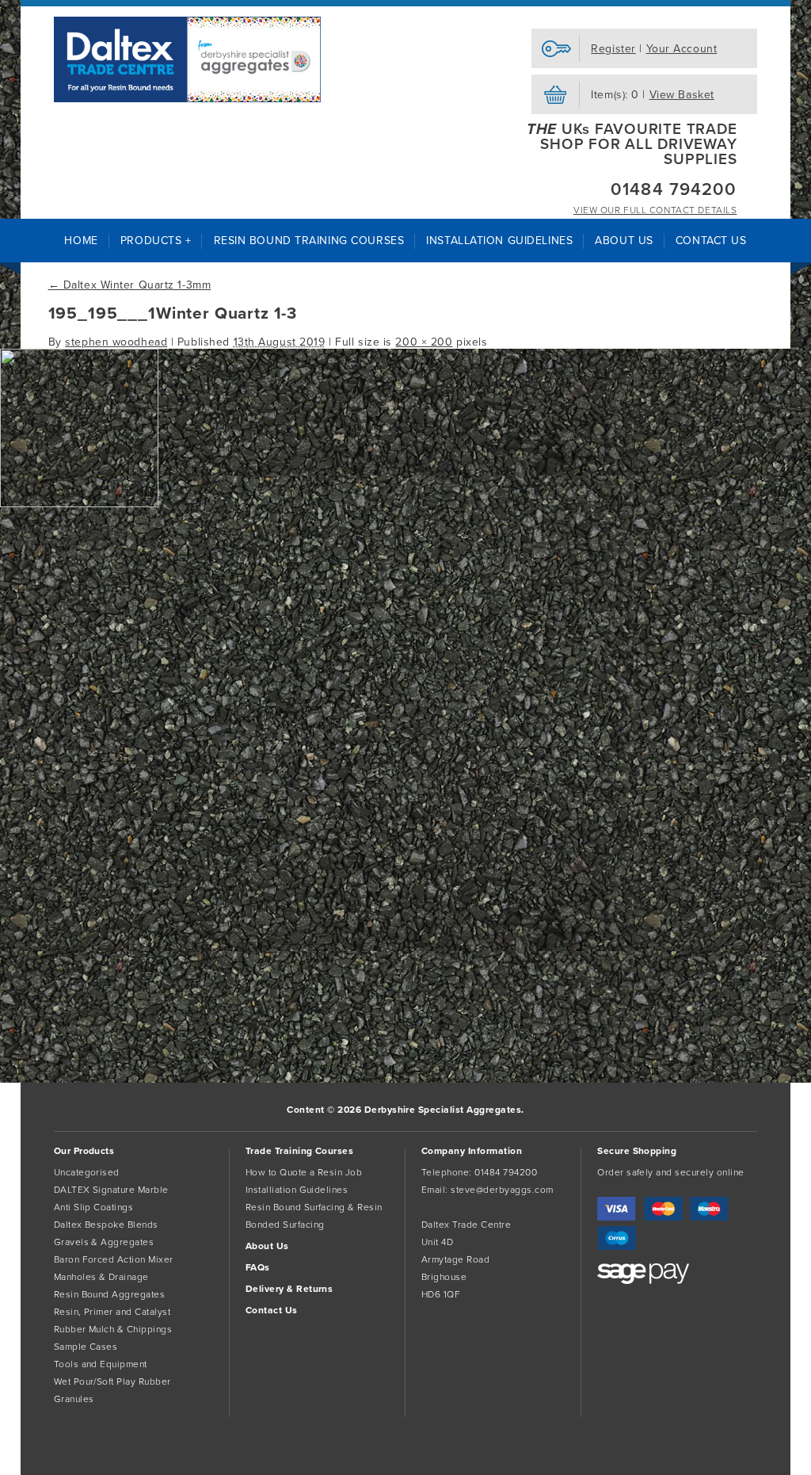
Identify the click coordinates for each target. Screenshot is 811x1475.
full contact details (655, 210)
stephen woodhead (116, 342)
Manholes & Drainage (101, 1276)
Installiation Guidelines (297, 1189)
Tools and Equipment (100, 1364)
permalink (102, 529)
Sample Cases (86, 1346)
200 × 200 (423, 342)
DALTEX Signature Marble (111, 1189)
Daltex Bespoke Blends (106, 1224)
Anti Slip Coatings (94, 1207)
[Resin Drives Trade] (188, 59)
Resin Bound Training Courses (309, 240)
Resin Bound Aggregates (110, 1294)
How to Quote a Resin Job (304, 1172)
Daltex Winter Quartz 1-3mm (129, 285)
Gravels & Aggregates (104, 1242)
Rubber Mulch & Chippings (113, 1329)
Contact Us (711, 240)
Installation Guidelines (499, 240)
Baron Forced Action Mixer (113, 1259)
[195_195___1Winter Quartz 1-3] (79, 503)
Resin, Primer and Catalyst (112, 1311)
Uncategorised (87, 1172)
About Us (624, 240)
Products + (156, 240)
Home (80, 240)
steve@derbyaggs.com (502, 1189)
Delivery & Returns (289, 1288)
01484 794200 (674, 189)
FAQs (258, 1267)
